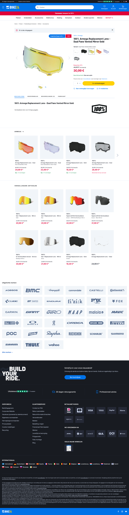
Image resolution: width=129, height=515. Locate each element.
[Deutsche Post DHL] (68, 433)
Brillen (39, 24)
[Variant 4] (99, 51)
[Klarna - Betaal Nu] (122, 410)
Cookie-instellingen (8, 427)
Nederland (104, 79)
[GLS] (101, 433)
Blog (33, 443)
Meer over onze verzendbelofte (80, 495)
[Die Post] (90, 433)
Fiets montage (37, 439)
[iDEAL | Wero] (68, 410)
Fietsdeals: (58, 13)
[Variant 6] (77, 59)
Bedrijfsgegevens (8, 408)
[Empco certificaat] (68, 448)
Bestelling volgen (38, 424)
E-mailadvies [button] (103, 88)
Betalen (34, 421)
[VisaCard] (90, 410)
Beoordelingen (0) (48, 96)
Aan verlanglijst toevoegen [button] (85, 88)
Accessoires (46, 24)
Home (15, 24)
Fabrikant (62, 96)
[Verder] (69, 58)
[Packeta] (122, 433)
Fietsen (21, 24)
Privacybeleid (6, 424)
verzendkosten (41, 477)
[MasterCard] (79, 410)
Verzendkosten (37, 417)
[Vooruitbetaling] (79, 419)
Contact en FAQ (37, 408)
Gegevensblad (32, 96)
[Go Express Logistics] (112, 433)
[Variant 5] (106, 51)
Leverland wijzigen (25, 484)
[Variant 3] (91, 51)
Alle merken (6, 352)
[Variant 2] (84, 51)
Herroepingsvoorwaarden (10, 421)
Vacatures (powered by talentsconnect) (15, 414)
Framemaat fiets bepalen (40, 427)
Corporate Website (8, 411)
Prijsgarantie (36, 436)
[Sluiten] (112, 30)
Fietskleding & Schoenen (30, 24)
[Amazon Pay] (68, 419)
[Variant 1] (77, 51)
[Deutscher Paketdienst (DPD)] (79, 433)
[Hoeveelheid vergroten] (80, 83)
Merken (34, 430)
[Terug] (16, 58)
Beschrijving (19, 96)
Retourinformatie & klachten (41, 414)
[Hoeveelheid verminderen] (75, 83)
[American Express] (101, 410)
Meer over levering (118, 491)
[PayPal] (112, 410)
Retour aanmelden (38, 411)
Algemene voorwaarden (10, 417)
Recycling (5, 430)
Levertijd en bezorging (39, 433)
